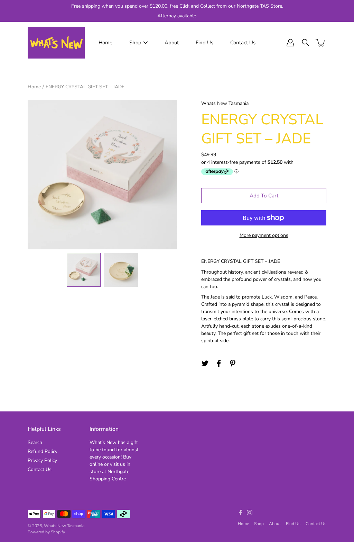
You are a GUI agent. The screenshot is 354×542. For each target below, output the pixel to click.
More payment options (264, 235)
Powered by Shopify (46, 532)
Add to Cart (264, 195)
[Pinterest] (232, 363)
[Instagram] (249, 512)
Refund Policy (42, 451)
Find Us (204, 42)
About (172, 42)
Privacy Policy (42, 460)
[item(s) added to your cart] (320, 42)
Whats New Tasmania (64, 525)
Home (105, 42)
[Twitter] (205, 363)
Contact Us (242, 42)
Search (35, 442)
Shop (135, 42)
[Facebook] (219, 363)
